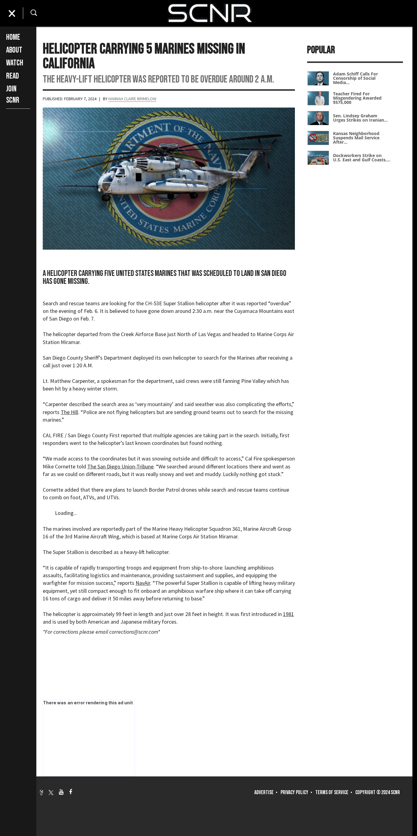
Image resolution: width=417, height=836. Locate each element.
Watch (14, 63)
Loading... (66, 512)
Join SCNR (12, 94)
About (14, 50)
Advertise (264, 792)
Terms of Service (331, 792)
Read (12, 76)
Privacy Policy (294, 792)
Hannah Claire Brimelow (132, 98)
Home (13, 37)
